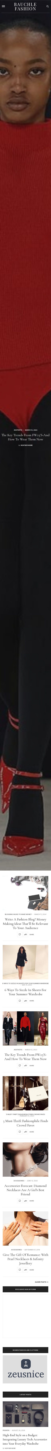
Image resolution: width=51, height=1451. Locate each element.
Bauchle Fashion (25, 6)
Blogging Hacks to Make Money (18, 914)
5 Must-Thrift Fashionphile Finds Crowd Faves (25, 1114)
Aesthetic (18, 430)
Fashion (6, 1430)
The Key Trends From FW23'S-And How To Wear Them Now (25, 437)
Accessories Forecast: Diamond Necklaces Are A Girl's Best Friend (25, 1190)
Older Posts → (41, 1282)
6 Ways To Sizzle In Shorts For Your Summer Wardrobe (25, 983)
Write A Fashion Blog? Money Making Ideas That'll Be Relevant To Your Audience (25, 923)
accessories (19, 1181)
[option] (25, 435)
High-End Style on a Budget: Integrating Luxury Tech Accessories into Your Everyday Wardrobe (25, 1439)
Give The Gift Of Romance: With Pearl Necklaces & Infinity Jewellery (25, 1259)
